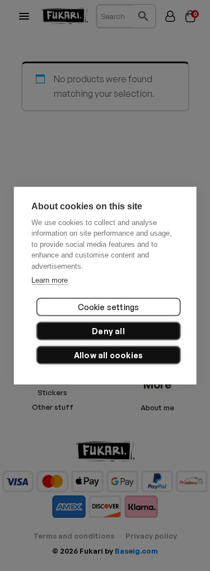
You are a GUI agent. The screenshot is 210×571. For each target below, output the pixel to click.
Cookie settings (108, 306)
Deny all (108, 330)
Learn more (49, 280)
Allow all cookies (108, 354)
